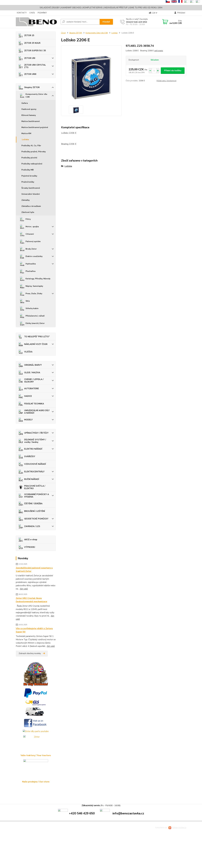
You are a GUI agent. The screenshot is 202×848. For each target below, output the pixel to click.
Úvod (63, 33)
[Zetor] (36, 744)
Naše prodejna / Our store (35, 781)
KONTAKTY (22, 13)
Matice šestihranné (30, 121)
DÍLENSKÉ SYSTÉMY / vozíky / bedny (35, 440)
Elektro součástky (34, 256)
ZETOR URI (29, 58)
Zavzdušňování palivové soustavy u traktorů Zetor (34, 569)
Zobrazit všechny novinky (30, 653)
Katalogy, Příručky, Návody (38, 278)
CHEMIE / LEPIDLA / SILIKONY (34, 380)
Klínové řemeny (28, 115)
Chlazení (30, 234)
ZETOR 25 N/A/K (32, 43)
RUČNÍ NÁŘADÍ (31, 479)
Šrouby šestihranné (30, 188)
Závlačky (25, 200)
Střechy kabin (32, 308)
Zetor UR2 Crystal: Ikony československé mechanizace (31, 600)
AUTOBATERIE (31, 388)
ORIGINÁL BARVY (33, 365)
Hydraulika (31, 263)
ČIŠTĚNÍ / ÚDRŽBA (33, 503)
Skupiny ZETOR (32, 87)
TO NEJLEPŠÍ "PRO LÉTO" (37, 336)
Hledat (106, 21)
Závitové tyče (27, 212)
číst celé (24, 588)
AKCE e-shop (30, 539)
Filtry (28, 219)
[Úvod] (37, 21)
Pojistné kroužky (29, 176)
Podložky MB (27, 169)
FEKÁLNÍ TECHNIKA (34, 403)
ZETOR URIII (30, 74)
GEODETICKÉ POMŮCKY (36, 518)
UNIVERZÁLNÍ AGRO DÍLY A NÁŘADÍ (37, 411)
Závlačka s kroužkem (31, 206)
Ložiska (25, 139)
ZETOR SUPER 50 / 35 (35, 50)
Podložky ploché (29, 157)
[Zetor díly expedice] (35, 708)
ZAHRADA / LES (32, 526)
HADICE (28, 396)
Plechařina (30, 271)
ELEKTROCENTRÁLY (34, 471)
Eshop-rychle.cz (179, 827)
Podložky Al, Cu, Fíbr (31, 145)
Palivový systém (33, 241)
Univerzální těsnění (30, 194)
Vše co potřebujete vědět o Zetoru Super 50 (34, 630)
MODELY (28, 419)
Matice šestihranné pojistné (34, 127)
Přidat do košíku (172, 70)
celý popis (158, 50)
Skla (28, 301)
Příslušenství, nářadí (35, 316)
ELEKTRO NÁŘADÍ (33, 448)
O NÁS (32, 13)
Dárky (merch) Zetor (35, 323)
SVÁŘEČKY (29, 456)
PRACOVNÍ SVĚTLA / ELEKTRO (34, 487)
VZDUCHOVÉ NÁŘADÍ (35, 464)
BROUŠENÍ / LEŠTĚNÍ (34, 511)
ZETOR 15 (29, 35)
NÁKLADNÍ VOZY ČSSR (35, 344)
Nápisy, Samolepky (34, 286)
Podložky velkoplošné (31, 163)
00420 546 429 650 (136, 22)
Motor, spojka (32, 226)
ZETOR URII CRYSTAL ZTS (35, 66)
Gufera (24, 103)
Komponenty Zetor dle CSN (36, 95)
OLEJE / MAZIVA (32, 372)
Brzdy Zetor (31, 249)
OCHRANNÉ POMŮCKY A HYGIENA (36, 495)
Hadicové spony (28, 109)
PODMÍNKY (42, 13)
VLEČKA (28, 351)
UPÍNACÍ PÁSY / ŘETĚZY (36, 433)
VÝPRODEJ (29, 547)
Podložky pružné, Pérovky (33, 151)
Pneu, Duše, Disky (34, 293)
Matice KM (26, 133)
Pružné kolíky (27, 182)
